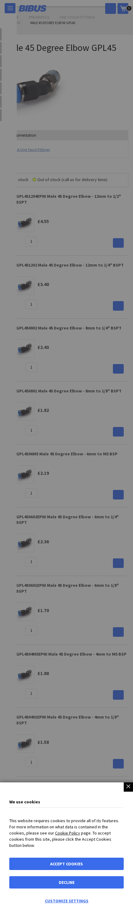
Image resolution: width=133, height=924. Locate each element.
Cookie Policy (67, 833)
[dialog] (66, 462)
